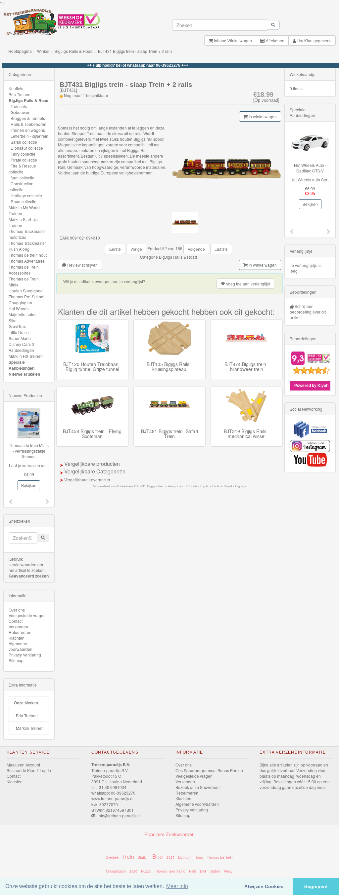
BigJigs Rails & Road (74, 51)
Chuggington (20, 302)
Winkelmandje (302, 74)
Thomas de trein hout (28, 255)
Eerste (115, 249)
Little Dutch (19, 332)
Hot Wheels (19, 308)
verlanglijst (248, 283)
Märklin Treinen (30, 728)
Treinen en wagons (28, 130)
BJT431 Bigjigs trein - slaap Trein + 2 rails (135, 51)
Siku (13, 320)
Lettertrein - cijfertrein (29, 136)
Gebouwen (20, 112)
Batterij (215, 871)
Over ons (17, 610)
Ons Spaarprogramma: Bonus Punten (209, 770)
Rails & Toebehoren (28, 124)
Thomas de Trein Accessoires (24, 270)
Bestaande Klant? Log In (29, 770)
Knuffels (16, 88)
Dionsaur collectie (27, 148)
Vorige (136, 249)
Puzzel (146, 871)
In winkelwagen (262, 116)
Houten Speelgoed (26, 290)
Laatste (221, 249)
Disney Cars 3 (21, 344)
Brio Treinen (19, 94)
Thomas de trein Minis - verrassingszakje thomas (29, 450)
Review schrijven (82, 265)
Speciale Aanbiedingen (21, 365)
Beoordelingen (303, 292)
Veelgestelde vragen (27, 615)
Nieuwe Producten (25, 395)
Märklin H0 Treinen (26, 356)
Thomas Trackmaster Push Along (27, 246)
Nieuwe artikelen (24, 374)
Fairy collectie (23, 154)
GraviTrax (17, 326)
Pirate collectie (24, 160)
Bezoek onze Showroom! (197, 787)
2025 (170, 857)
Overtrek (112, 857)
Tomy (199, 857)
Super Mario (20, 338)
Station (143, 857)
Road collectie (23, 201)
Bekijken (28, 485)
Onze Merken (26, 702)
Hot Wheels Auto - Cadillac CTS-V (310, 167)
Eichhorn (185, 857)
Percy (228, 871)
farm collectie (22, 177)
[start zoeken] (273, 25)
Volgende (196, 249)
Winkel (43, 51)
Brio (157, 856)
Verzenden (18, 626)
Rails (192, 871)
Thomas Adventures (27, 261)
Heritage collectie (26, 195)
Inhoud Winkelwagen (232, 40)
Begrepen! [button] (316, 886)
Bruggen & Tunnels (28, 118)
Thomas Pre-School (26, 296)
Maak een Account (23, 764)
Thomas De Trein (220, 857)
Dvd (203, 871)
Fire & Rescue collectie (22, 168)
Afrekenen (274, 40)
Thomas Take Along (170, 871)
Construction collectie (21, 186)
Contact (16, 621)
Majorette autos (22, 314)
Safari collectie (24, 142)
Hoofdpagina (20, 51)
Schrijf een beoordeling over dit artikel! (308, 311)
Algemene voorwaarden (20, 646)
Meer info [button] (177, 886)
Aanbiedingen (21, 350)
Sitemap (16, 660)
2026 (133, 871)
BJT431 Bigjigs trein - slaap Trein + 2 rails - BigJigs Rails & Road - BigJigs (190, 486)
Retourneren (20, 632)
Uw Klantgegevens (313, 40)
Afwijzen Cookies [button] (263, 886)
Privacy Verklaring (25, 654)
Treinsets (19, 106)
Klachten (16, 638)
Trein (128, 856)
